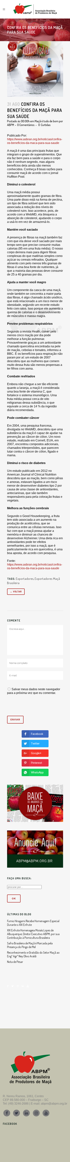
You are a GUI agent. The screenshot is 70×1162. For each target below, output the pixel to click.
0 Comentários (26, 125)
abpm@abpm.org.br (54, 1103)
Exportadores (25, 579)
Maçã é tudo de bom (46, 121)
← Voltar (16, 591)
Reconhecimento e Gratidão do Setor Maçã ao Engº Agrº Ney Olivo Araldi (33, 954)
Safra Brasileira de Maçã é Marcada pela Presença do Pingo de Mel (30, 945)
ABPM (10, 125)
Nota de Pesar (15, 962)
